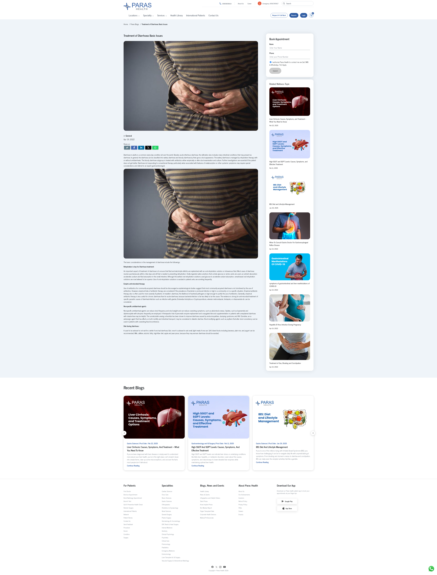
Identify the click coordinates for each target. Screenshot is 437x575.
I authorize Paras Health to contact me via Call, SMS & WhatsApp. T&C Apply (218, 297)
